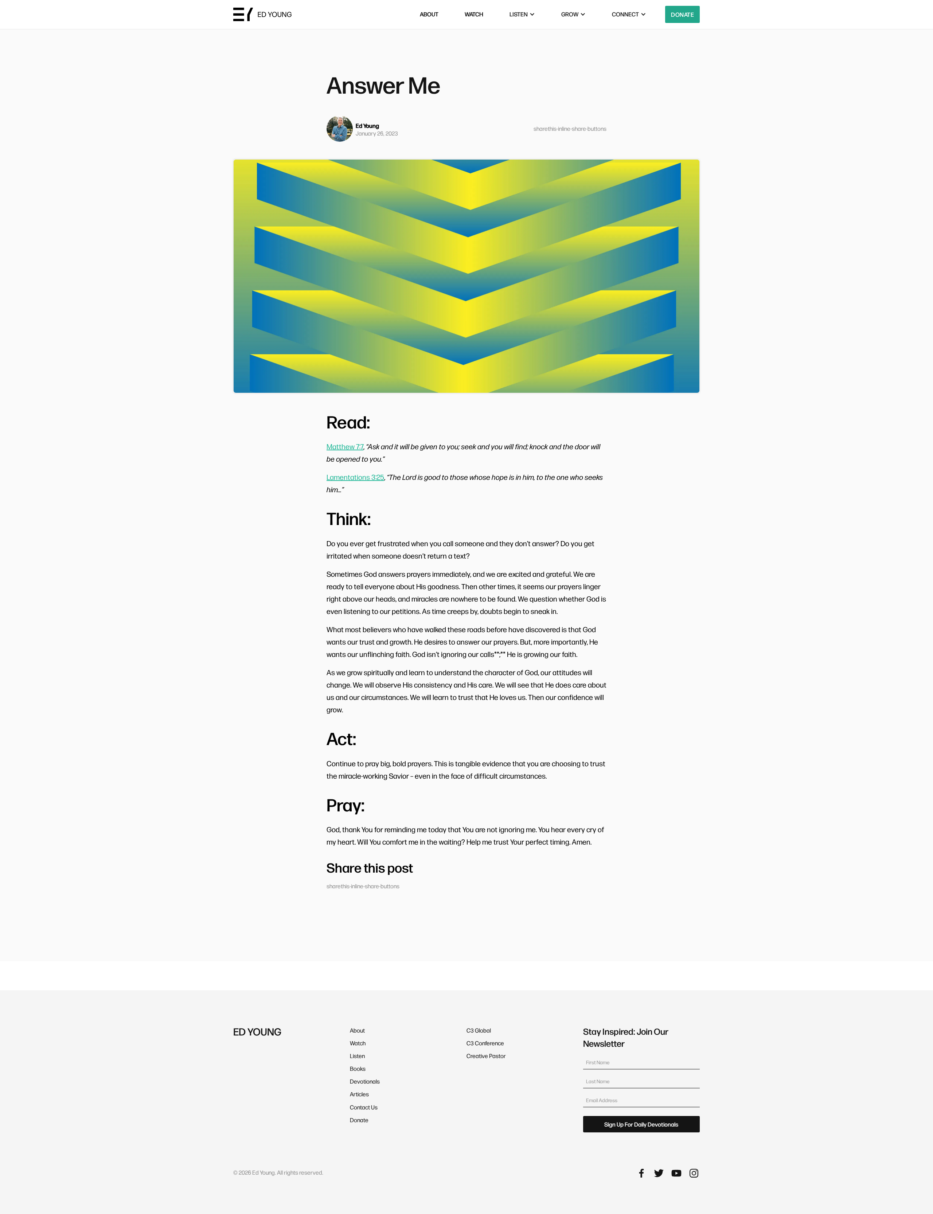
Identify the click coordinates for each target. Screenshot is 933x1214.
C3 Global (478, 1030)
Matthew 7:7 (345, 446)
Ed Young (367, 125)
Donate (682, 14)
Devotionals (365, 1081)
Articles (359, 1094)
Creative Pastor (486, 1056)
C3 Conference (485, 1043)
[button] (522, 14)
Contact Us (364, 1107)
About (357, 1030)
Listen (357, 1056)
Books (358, 1068)
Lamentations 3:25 (355, 477)
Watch (358, 1043)
